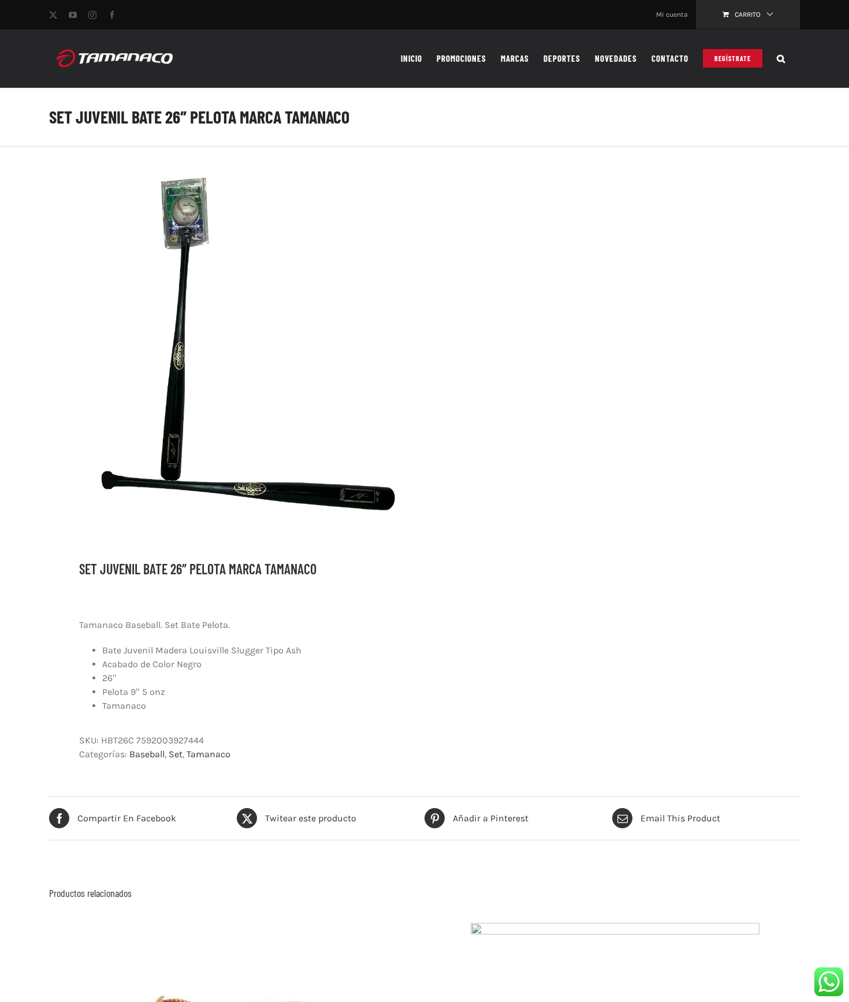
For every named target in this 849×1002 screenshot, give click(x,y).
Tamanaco (208, 754)
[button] (781, 58)
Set (176, 754)
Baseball (147, 754)
